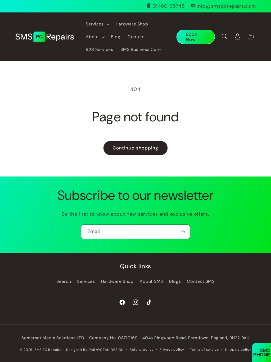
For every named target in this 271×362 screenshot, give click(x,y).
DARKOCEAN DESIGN (106, 349)
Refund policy (141, 349)
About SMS (151, 281)
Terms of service (204, 349)
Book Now (191, 36)
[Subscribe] (183, 231)
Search (63, 281)
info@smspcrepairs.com (226, 6)
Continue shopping (136, 148)
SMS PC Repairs (47, 349)
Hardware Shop (117, 281)
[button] (97, 24)
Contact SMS (201, 281)
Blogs (175, 281)
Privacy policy (172, 349)
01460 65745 (168, 6)
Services (86, 281)
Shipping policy (238, 349)
